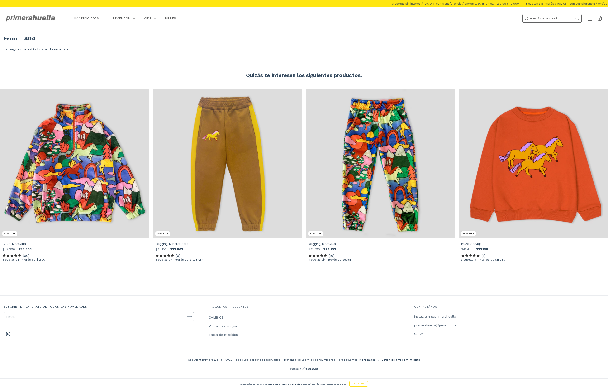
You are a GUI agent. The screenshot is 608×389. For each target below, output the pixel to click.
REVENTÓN (122, 18)
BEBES (171, 18)
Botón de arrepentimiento (400, 359)
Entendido (358, 384)
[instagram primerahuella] (8, 334)
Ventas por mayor (223, 326)
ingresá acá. (367, 359)
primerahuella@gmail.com (435, 325)
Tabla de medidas (223, 334)
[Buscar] (577, 18)
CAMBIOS (216, 317)
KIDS (148, 18)
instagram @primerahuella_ (436, 316)
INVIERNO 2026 (87, 18)
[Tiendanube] (304, 369)
